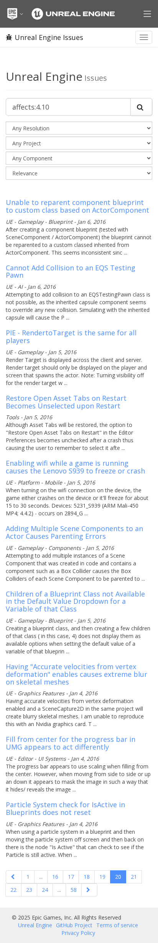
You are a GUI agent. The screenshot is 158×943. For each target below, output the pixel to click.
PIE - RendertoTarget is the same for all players (71, 336)
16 (55, 876)
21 (134, 876)
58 (74, 889)
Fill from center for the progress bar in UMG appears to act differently (70, 743)
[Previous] (14, 876)
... (41, 876)
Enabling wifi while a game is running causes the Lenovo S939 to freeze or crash (75, 466)
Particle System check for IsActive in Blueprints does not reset (65, 808)
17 (71, 876)
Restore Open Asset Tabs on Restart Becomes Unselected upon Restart (66, 401)
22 (13, 889)
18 (87, 876)
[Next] (89, 889)
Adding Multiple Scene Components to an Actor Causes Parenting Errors (74, 532)
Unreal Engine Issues (49, 37)
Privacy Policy (78, 932)
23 (29, 889)
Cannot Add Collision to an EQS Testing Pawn (70, 271)
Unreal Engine (35, 925)
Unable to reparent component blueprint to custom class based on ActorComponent (77, 206)
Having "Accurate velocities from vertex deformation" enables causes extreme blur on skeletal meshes (76, 674)
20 (118, 876)
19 (102, 876)
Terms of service (117, 925)
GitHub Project (74, 925)
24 (45, 889)
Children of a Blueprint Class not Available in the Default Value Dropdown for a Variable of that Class (75, 601)
